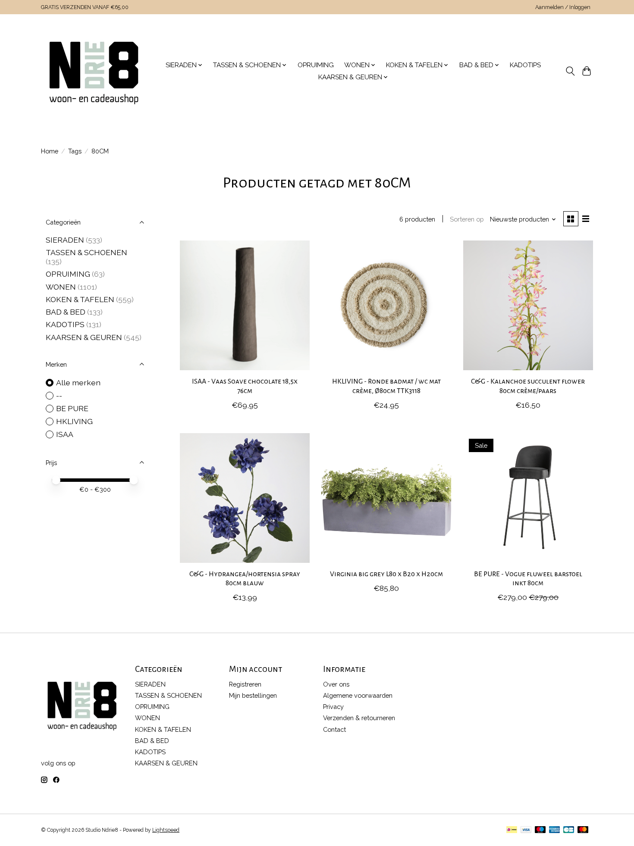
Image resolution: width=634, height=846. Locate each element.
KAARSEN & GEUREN (84, 337)
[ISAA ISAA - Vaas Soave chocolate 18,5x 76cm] (245, 305)
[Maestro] (540, 830)
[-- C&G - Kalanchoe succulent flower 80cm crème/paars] (528, 305)
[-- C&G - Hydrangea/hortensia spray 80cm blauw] (245, 498)
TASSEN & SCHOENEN (86, 252)
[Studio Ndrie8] (94, 71)
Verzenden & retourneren (359, 717)
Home (49, 151)
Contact (334, 729)
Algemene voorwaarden (357, 695)
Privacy (333, 706)
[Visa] (526, 830)
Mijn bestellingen (253, 695)
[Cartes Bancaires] (568, 830)
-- (59, 395)
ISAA (64, 434)
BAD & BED (65, 311)
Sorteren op (467, 219)
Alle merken (78, 382)
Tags (75, 151)
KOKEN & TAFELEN (80, 299)
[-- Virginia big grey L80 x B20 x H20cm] (386, 498)
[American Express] (554, 830)
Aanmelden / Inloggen (562, 7)
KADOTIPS (525, 65)
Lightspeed (165, 830)
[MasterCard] (583, 830)
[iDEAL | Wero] (511, 830)
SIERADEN (65, 239)
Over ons (336, 684)
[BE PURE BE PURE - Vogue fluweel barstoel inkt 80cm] (528, 498)
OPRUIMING (316, 65)
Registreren (245, 684)
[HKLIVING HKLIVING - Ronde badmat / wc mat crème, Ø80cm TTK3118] (386, 305)
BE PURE (72, 408)
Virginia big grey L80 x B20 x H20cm (386, 574)
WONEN (61, 286)
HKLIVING (74, 421)
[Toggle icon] (570, 71)
